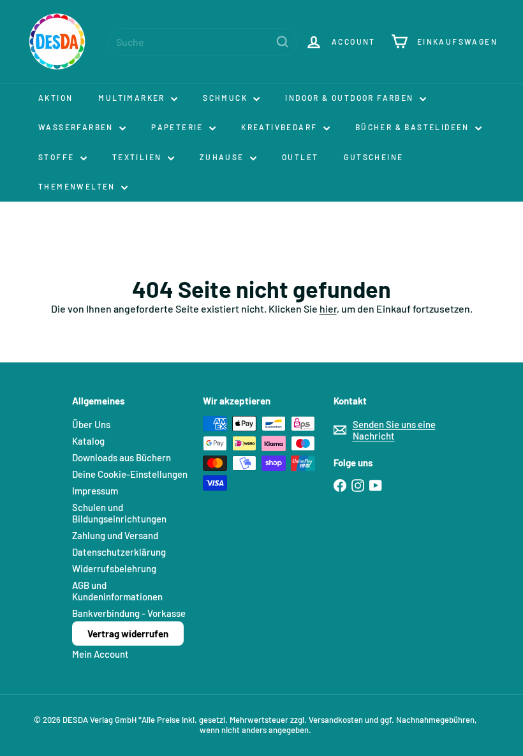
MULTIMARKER (133, 97)
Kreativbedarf (280, 126)
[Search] (282, 42)
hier (328, 308)
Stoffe (57, 156)
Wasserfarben (77, 126)
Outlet (300, 156)
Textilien (138, 156)
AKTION (55, 97)
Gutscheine (373, 156)
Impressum (95, 490)
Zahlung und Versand (115, 535)
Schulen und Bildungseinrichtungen (119, 512)
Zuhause (223, 156)
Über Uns (91, 424)
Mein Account (100, 654)
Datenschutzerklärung (119, 552)
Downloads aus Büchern (121, 457)
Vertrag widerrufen (127, 633)
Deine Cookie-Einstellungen (130, 474)
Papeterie (178, 126)
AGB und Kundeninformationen (117, 590)
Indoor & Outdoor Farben (350, 97)
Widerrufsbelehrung (114, 568)
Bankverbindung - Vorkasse (129, 613)
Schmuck (226, 97)
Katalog (88, 441)
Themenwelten (78, 186)
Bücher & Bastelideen (413, 126)
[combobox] (203, 42)
